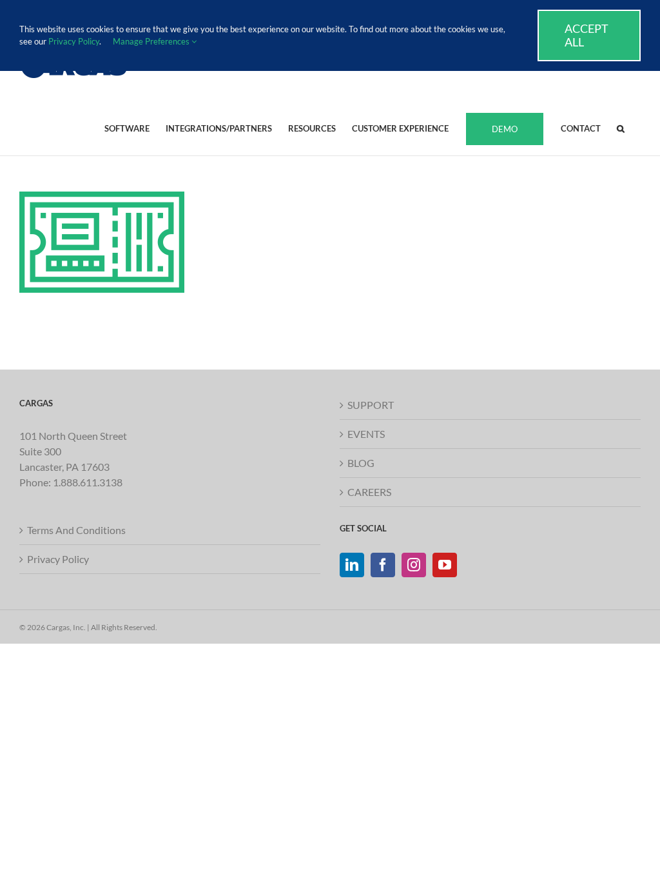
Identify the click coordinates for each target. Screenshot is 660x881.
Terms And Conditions (76, 530)
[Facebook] (383, 565)
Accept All (586, 35)
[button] (621, 127)
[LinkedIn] (352, 565)
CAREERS (369, 492)
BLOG (360, 463)
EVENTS (366, 434)
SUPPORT (370, 405)
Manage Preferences (152, 41)
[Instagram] (414, 565)
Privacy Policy (58, 559)
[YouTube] (444, 565)
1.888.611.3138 (87, 482)
